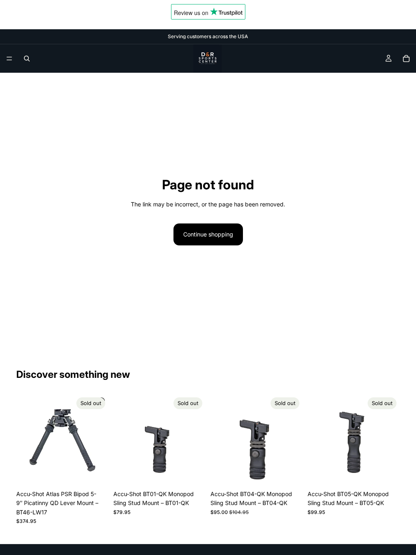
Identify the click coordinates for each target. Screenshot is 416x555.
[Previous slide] (25, 440)
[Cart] (406, 58)
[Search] (27, 58)
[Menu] (9, 58)
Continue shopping (208, 234)
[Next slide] (99, 440)
